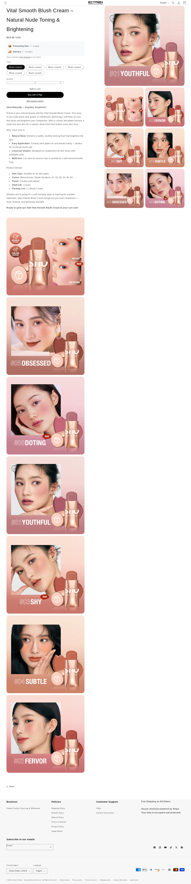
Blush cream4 (74, 67)
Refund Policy (57, 813)
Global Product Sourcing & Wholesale (23, 808)
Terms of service (91, 880)
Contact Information (105, 813)
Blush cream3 (54, 67)
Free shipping (24, 57)
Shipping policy (105, 880)
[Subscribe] (50, 847)
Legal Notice (57, 831)
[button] (5, 3)
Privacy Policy (57, 827)
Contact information (120, 880)
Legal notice (134, 880)
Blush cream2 (35, 67)
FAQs (98, 808)
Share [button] (11, 786)
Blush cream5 (15, 73)
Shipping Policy (58, 808)
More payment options (35, 101)
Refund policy (65, 880)
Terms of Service (59, 822)
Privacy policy (77, 880)
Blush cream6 (35, 73)
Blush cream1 (15, 67)
